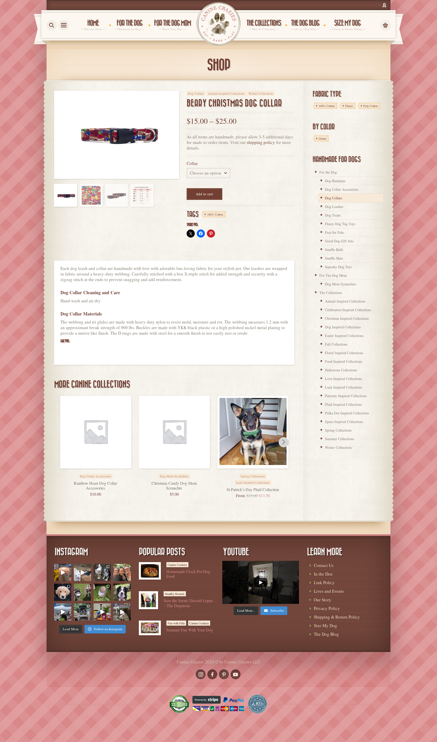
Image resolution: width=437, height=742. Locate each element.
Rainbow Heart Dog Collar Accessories (95, 485)
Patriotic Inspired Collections (346, 395)
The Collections (330, 292)
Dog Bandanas (335, 180)
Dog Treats (333, 215)
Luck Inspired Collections (253, 482)
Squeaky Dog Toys (338, 266)
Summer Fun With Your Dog (189, 629)
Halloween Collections (341, 370)
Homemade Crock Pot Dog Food (188, 574)
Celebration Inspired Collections (348, 309)
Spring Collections (338, 430)
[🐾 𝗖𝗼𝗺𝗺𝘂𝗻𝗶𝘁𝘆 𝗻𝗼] (102, 572)
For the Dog (328, 172)
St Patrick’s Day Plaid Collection (253, 489)
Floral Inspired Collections (344, 352)
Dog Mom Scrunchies (340, 284)
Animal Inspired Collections (226, 93)
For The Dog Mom (333, 275)
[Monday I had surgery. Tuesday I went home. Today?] (62, 572)
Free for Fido (334, 232)
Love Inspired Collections (343, 378)
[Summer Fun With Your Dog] (150, 628)
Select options (101, 472)
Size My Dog (325, 625)
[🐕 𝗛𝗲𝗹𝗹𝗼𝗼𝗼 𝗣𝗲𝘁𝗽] (82, 612)
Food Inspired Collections (343, 361)
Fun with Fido (176, 623)
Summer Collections (339, 438)
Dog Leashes (334, 206)
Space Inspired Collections (344, 421)
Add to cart (204, 194)
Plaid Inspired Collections (343, 404)
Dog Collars (196, 93)
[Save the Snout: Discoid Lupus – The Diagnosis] (148, 600)
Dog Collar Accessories (341, 189)
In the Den (323, 574)
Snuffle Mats (334, 258)
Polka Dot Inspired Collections (347, 413)
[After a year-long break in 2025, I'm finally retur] (121, 612)
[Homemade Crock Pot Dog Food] (150, 571)
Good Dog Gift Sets (339, 241)
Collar (192, 163)
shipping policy (261, 142)
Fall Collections (336, 344)
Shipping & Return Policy (337, 617)
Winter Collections (261, 93)
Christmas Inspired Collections (347, 318)
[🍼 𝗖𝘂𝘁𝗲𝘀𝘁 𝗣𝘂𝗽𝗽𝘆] (62, 592)
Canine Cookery (177, 565)
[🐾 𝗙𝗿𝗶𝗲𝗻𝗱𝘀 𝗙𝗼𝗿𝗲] (82, 592)
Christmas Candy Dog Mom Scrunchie (174, 485)
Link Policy (324, 582)
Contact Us (324, 565)
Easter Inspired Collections (344, 335)
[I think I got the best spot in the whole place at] (62, 612)
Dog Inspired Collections (343, 327)
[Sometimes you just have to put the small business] (121, 572)
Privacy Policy (327, 608)
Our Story (322, 600)
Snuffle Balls (334, 249)
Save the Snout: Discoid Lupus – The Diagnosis (188, 603)
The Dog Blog (326, 634)
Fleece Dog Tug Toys (340, 223)
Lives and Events (329, 591)
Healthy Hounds (175, 594)
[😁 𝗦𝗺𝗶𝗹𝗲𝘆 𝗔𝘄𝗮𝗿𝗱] (121, 592)
